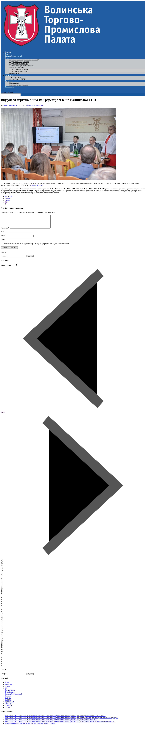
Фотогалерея (9, 87)
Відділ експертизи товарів (18, 64)
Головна (8, 52)
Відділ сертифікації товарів (19, 62)
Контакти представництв (18, 85)
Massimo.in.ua (19, 727)
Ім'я (2, 232)
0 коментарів (39, 105)
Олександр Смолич (36, 185)
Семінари (8, 703)
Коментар (5, 228)
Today (3, 412)
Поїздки (8, 698)
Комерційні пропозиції (13, 56)
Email (3, 236)
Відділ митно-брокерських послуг (21, 66)
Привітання (9, 702)
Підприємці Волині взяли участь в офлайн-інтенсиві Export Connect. (30, 723)
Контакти (8, 81)
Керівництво (14, 83)
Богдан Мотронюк (10, 105)
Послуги (8, 58)
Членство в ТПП (11, 75)
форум (7, 707)
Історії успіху (10, 692)
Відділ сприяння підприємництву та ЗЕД (24, 60)
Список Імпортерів (21, 71)
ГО (6, 688)
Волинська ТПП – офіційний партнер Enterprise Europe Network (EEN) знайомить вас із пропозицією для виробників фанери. (51, 720)
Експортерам (10, 690)
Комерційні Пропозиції (13, 694)
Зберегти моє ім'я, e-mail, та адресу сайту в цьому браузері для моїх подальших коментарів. (36, 244)
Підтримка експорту (16, 67)
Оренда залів (14, 73)
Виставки (8, 684)
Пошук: (3, 256)
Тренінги (8, 705)
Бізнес (7, 682)
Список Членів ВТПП (17, 79)
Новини (8, 54)
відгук (7, 686)
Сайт (2, 240)
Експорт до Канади (21, 69)
